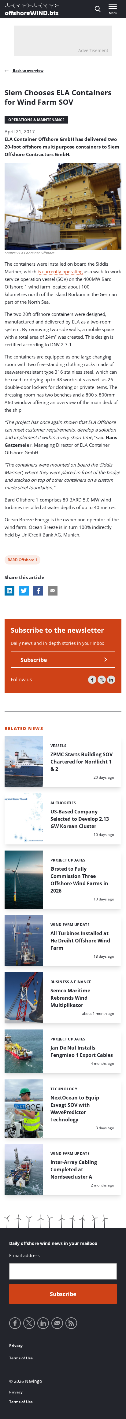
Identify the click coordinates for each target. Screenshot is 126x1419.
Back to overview (27, 70)
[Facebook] (92, 680)
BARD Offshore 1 (22, 560)
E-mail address (24, 1255)
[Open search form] (98, 9)
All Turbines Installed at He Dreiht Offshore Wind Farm (80, 940)
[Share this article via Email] (52, 591)
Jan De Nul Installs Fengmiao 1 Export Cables (81, 1051)
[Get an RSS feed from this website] (71, 1323)
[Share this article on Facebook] (38, 591)
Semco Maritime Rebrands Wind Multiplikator (70, 997)
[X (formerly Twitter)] (102, 680)
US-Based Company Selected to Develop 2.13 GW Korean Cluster (79, 819)
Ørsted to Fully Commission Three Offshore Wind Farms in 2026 (79, 879)
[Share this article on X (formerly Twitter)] (24, 591)
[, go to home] (32, 9)
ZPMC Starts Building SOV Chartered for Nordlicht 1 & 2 (81, 761)
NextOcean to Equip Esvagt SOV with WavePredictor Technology (74, 1108)
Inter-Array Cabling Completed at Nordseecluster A (73, 1169)
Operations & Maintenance (36, 119)
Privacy (16, 1345)
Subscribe (33, 659)
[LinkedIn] (111, 680)
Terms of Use (21, 1358)
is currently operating (60, 271)
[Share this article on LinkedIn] (9, 591)
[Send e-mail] (57, 1323)
